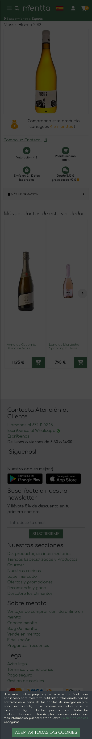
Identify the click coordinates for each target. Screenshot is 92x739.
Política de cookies (74, 718)
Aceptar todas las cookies (46, 732)
